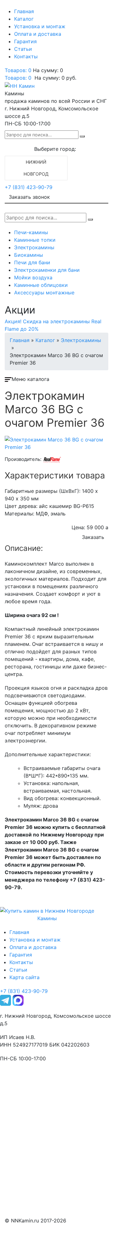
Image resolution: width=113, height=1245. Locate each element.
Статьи (23, 49)
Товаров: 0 (18, 70)
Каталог (24, 19)
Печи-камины (31, 232)
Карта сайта (24, 977)
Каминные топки (35, 240)
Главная (24, 11)
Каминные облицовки (41, 285)
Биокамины (28, 255)
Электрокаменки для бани (47, 270)
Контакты (26, 56)
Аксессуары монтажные (44, 292)
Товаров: (18, 78)
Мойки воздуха (33, 277)
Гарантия (25, 41)
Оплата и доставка (37, 34)
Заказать (93, 537)
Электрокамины (34, 247)
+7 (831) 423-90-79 (28, 187)
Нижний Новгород (36, 168)
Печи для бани (32, 262)
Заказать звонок (29, 197)
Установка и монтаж (39, 26)
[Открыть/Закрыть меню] (13, 5)
